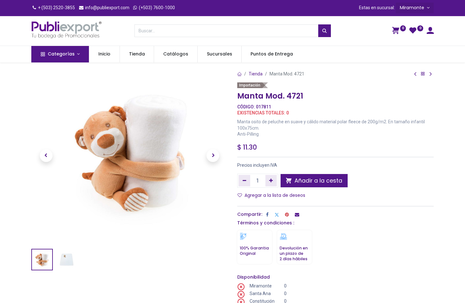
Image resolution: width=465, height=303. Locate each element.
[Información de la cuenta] (430, 31)
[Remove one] (244, 180)
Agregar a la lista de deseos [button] (275, 195)
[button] (46, 156)
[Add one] (271, 180)
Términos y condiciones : (265, 223)
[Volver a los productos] (423, 74)
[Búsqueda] (324, 30)
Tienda (256, 73)
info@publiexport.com (106, 7)
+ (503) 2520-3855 (56, 7)
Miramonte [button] (412, 7)
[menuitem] (104, 54)
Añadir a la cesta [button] (317, 180)
